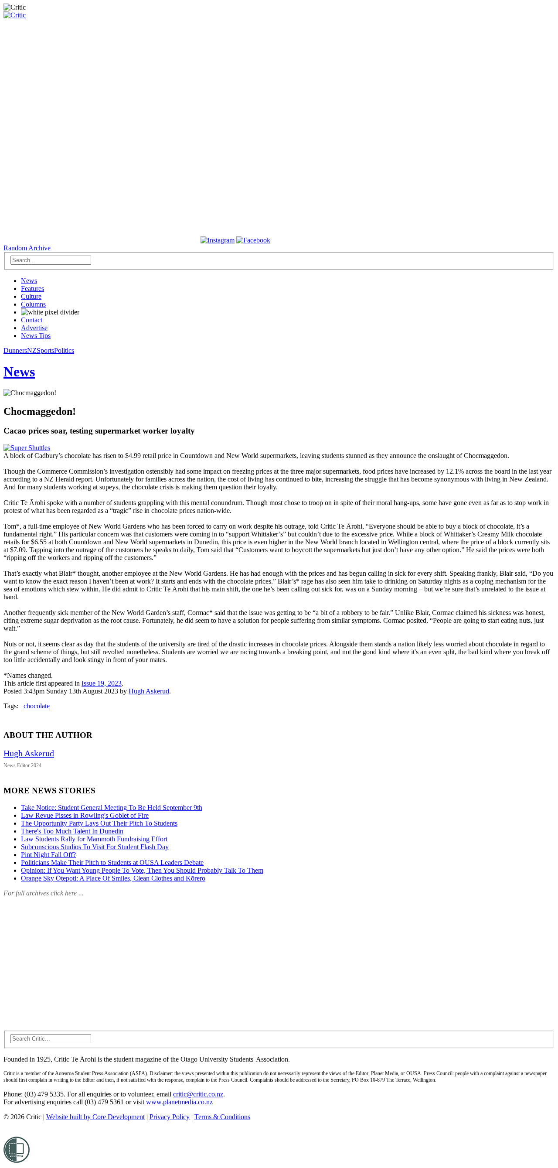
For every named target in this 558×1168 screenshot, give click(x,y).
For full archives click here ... (43, 893)
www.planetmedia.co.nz (179, 1102)
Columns (33, 304)
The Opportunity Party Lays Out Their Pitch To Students (99, 823)
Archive (39, 248)
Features (32, 288)
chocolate (37, 706)
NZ (32, 350)
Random (15, 248)
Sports (45, 350)
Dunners (15, 350)
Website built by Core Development (95, 1116)
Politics (64, 350)
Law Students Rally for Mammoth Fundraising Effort (94, 839)
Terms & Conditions (222, 1116)
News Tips (36, 335)
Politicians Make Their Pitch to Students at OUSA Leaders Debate (112, 862)
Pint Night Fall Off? (48, 854)
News (29, 280)
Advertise (34, 327)
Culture (31, 296)
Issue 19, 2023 (102, 683)
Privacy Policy (170, 1116)
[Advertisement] (68, 958)
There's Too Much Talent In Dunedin (72, 831)
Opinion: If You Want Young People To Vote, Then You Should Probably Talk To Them (142, 870)
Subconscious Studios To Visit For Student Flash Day (95, 846)
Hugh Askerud (149, 691)
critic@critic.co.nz (198, 1094)
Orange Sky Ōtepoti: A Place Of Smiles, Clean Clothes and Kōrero (113, 878)
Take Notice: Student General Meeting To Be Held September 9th (111, 807)
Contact (31, 320)
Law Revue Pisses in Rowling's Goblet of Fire (85, 815)
